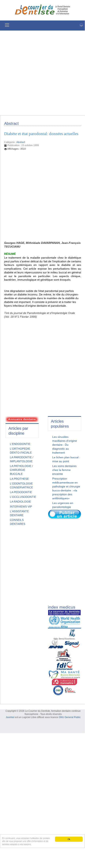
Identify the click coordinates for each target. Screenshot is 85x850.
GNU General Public (70, 717)
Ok (69, 839)
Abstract (20, 142)
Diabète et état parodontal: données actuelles (41, 133)
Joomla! (10, 717)
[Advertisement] (42, 73)
